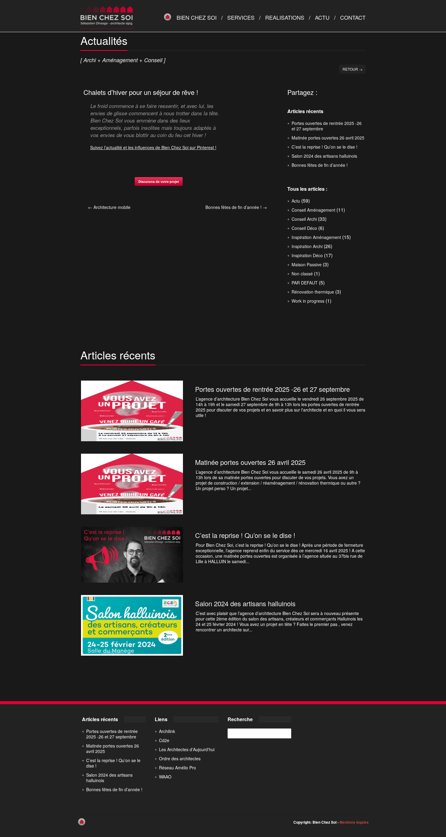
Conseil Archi (304, 219)
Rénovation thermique (313, 292)
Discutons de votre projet (158, 181)
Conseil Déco (304, 228)
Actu (322, 17)
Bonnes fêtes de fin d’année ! (236, 207)
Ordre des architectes (180, 758)
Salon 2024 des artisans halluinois (324, 156)
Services (241, 17)
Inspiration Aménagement (316, 237)
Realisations (284, 17)
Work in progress (308, 301)
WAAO (165, 777)
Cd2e (164, 740)
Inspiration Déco (307, 255)
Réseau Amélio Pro (177, 768)
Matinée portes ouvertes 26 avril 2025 (328, 138)
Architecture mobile (109, 207)
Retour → (353, 69)
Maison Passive (307, 264)
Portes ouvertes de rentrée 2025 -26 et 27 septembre (327, 126)
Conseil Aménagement (313, 210)
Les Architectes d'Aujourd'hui (187, 749)
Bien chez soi (197, 17)
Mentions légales (354, 822)
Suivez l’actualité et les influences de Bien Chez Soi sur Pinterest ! (153, 147)
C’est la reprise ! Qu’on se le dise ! (324, 147)
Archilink (167, 731)
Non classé (302, 274)
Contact (353, 17)
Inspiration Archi (307, 246)
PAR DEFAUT (305, 283)
